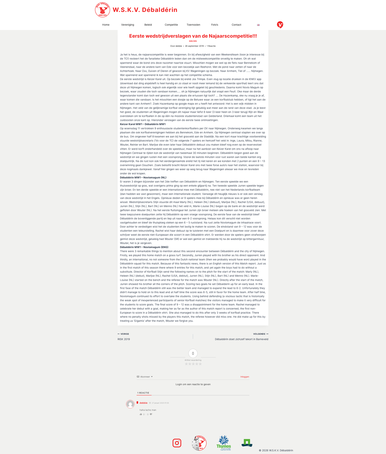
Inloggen (244, 376)
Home (105, 24)
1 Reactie (211, 46)
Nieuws (193, 41)
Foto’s (214, 24)
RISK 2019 (124, 337)
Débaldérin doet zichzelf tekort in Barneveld (241, 337)
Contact (236, 24)
